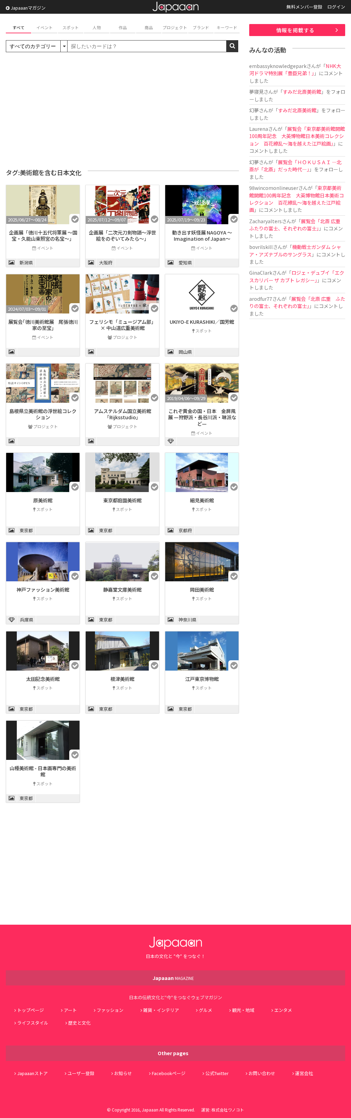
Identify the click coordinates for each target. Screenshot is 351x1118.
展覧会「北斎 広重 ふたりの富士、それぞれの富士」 (297, 224)
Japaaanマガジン (28, 7)
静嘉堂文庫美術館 (122, 589)
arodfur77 (260, 298)
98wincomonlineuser (273, 187)
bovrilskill (261, 246)
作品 (123, 27)
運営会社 (304, 1073)
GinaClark (260, 272)
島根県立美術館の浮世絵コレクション (42, 414)
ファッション (110, 1010)
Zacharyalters (265, 221)
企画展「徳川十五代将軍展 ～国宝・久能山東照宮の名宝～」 (43, 235)
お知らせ (123, 1073)
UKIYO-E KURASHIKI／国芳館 (202, 321)
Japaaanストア (32, 1073)
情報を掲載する (295, 30)
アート (70, 1010)
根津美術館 (122, 678)
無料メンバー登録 (304, 6)
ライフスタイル (32, 1022)
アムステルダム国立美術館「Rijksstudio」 (122, 414)
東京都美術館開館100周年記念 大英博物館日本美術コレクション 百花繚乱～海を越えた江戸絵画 (296, 198)
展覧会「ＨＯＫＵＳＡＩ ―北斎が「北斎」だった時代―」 (295, 165)
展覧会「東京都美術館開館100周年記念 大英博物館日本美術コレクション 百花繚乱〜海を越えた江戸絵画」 (297, 136)
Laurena (258, 128)
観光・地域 (243, 1010)
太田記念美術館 (43, 678)
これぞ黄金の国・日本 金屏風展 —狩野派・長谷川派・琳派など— (202, 417)
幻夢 (254, 110)
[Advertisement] (122, 110)
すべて (19, 27)
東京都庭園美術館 (122, 500)
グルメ (205, 1010)
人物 (97, 27)
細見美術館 (202, 500)
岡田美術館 (202, 589)
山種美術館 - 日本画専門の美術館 (43, 771)
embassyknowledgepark (277, 65)
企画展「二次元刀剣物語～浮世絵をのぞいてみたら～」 (122, 235)
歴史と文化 (79, 1022)
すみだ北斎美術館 (302, 91)
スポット (70, 27)
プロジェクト (174, 27)
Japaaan (175, 7)
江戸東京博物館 (202, 678)
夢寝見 (256, 91)
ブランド (201, 27)
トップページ (30, 1010)
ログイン (336, 6)
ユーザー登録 (81, 1073)
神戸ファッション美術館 (42, 589)
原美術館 (42, 500)
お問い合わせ (262, 1073)
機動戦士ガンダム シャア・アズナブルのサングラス (295, 250)
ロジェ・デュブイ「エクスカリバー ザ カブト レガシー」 (296, 276)
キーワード (227, 27)
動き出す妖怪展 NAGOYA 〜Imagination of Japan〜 (202, 235)
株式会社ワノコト (227, 1110)
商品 (149, 27)
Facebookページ (168, 1073)
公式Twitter (217, 1073)
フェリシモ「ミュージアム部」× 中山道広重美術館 (122, 325)
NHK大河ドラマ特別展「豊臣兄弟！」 (295, 69)
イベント (44, 27)
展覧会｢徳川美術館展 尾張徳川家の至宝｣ (43, 325)
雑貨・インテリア (161, 1010)
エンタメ (283, 1010)
